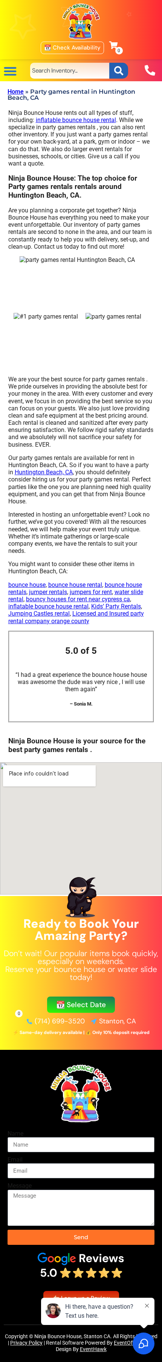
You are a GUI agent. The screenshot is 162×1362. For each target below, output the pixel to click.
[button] (10, 71)
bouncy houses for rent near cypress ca (78, 599)
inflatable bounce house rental (76, 120)
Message (20, 1185)
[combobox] (69, 71)
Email (15, 1159)
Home (16, 91)
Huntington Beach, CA (44, 472)
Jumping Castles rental (39, 613)
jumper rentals (48, 592)
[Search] (118, 71)
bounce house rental (75, 584)
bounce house (27, 584)
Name (15, 1133)
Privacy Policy (26, 1343)
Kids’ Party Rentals (116, 606)
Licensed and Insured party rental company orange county (76, 617)
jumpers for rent (91, 592)
